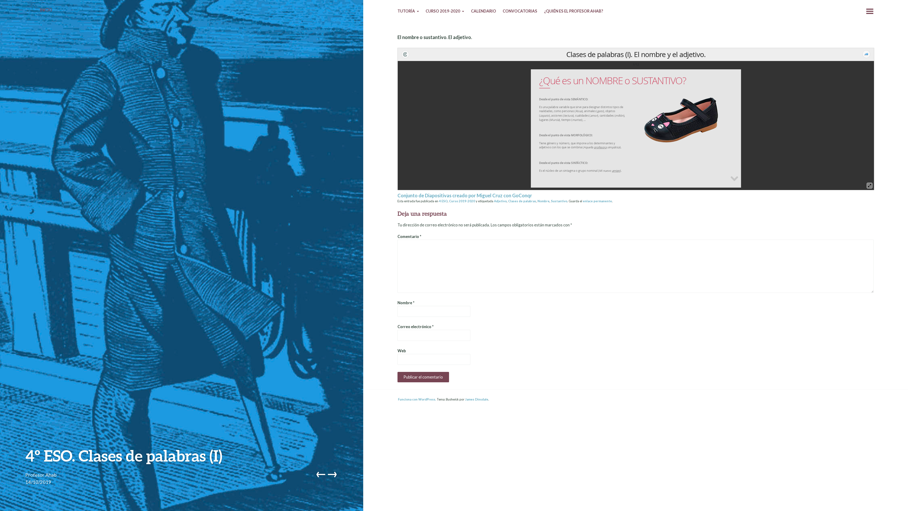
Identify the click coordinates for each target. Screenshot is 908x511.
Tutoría (406, 11)
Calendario (483, 11)
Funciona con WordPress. (417, 399)
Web (401, 350)
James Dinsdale (476, 399)
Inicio (46, 10)
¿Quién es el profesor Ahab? (573, 11)
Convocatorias (520, 11)
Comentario (409, 236)
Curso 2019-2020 (443, 11)
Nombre (543, 201)
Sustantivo (559, 201)
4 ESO (443, 201)
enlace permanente (597, 201)
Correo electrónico (415, 326)
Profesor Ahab (41, 475)
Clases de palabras (522, 201)
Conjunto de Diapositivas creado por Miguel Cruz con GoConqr (464, 195)
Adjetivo (500, 201)
